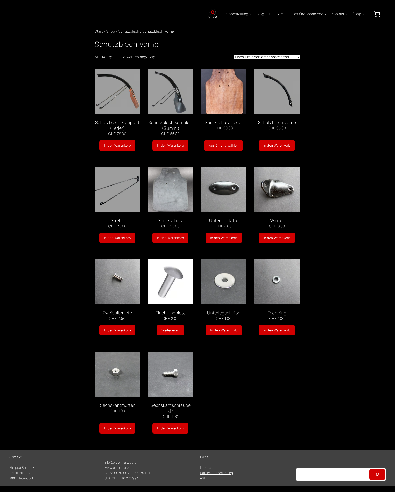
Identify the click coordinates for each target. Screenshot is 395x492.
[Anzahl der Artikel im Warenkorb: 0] (377, 14)
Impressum (208, 467)
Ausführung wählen (223, 145)
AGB (203, 478)
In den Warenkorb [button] (117, 145)
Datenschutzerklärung (216, 473)
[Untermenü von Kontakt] (346, 14)
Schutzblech (128, 31)
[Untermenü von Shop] (363, 14)
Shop (110, 31)
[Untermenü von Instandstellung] (250, 14)
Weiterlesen (170, 330)
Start (99, 31)
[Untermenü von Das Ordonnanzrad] (325, 14)
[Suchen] (377, 474)
